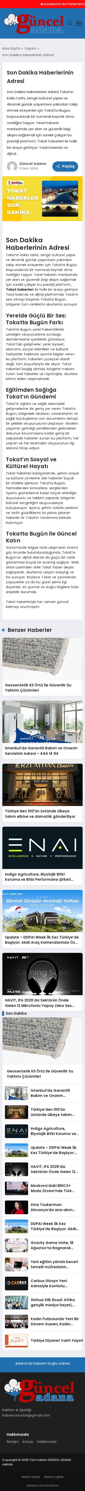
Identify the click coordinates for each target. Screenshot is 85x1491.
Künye (28, 1441)
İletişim (13, 1441)
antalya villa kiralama (42, 1485)
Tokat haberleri (20, 289)
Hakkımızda (46, 1441)
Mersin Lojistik (54, 1477)
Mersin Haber (31, 1477)
